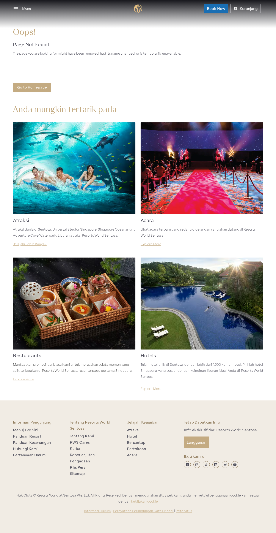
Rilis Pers (77, 467)
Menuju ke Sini (25, 430)
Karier (75, 448)
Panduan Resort (27, 436)
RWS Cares (80, 442)
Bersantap (136, 442)
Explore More (151, 244)
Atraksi (133, 430)
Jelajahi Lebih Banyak (30, 244)
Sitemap (77, 473)
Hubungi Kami (25, 449)
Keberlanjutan (82, 455)
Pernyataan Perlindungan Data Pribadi (143, 511)
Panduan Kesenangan (32, 442)
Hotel (132, 436)
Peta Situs (184, 511)
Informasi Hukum (97, 511)
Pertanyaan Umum (29, 455)
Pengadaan (80, 461)
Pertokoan (136, 449)
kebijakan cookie (144, 501)
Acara (132, 455)
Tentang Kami (82, 436)
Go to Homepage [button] (32, 87)
